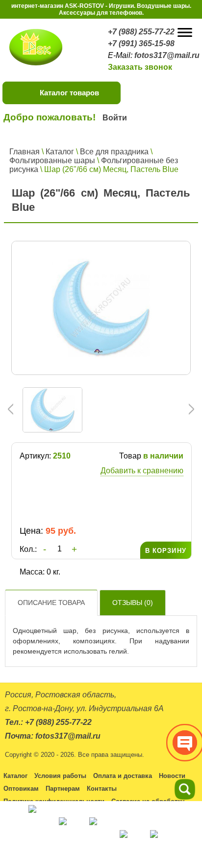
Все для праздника (114, 151)
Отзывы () (132, 602)
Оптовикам (21, 788)
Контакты (102, 788)
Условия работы (60, 775)
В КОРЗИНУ (165, 550)
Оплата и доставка (122, 775)
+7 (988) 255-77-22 (141, 32)
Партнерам (63, 788)
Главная (24, 151)
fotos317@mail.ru (167, 55)
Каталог (60, 151)
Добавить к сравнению (142, 470)
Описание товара (51, 602)
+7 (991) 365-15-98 (141, 43)
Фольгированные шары (52, 160)
